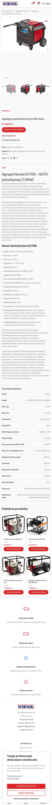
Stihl (29, 542)
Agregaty (34, 11)
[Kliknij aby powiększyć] (6, 78)
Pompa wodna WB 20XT (13, 539)
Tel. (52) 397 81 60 (26, 719)
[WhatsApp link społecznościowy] (17, 158)
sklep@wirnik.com (26, 730)
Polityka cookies (26, 752)
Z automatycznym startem (11, 14)
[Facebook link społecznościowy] (8, 158)
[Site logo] (10, 3)
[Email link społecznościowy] (14, 158)
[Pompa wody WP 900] (38, 525)
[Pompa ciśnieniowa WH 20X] (13, 566)
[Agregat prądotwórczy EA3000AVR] (38, 566)
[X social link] (11, 158)
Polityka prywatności (15, 776)
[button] (4, 50)
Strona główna (7, 11)
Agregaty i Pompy (22, 11)
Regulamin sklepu (26, 748)
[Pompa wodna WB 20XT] (13, 525)
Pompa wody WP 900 (36, 539)
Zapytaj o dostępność (13, 130)
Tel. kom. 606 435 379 (26, 723)
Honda (6, 542)
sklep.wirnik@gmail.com (26, 726)
